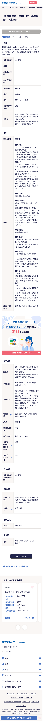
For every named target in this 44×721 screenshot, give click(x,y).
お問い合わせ (35, 702)
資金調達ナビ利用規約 (17, 698)
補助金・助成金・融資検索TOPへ (18, 566)
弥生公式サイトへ (21, 706)
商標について (26, 702)
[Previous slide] (18, 627)
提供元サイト (21, 556)
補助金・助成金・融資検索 (17, 7)
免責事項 (33, 694)
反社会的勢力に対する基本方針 (12, 702)
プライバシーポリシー (23, 694)
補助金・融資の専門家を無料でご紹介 (19, 718)
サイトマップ (28, 698)
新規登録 (32, 3)
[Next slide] (24, 627)
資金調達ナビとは (10, 646)
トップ (3, 7)
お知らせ (7, 651)
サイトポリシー (11, 694)
